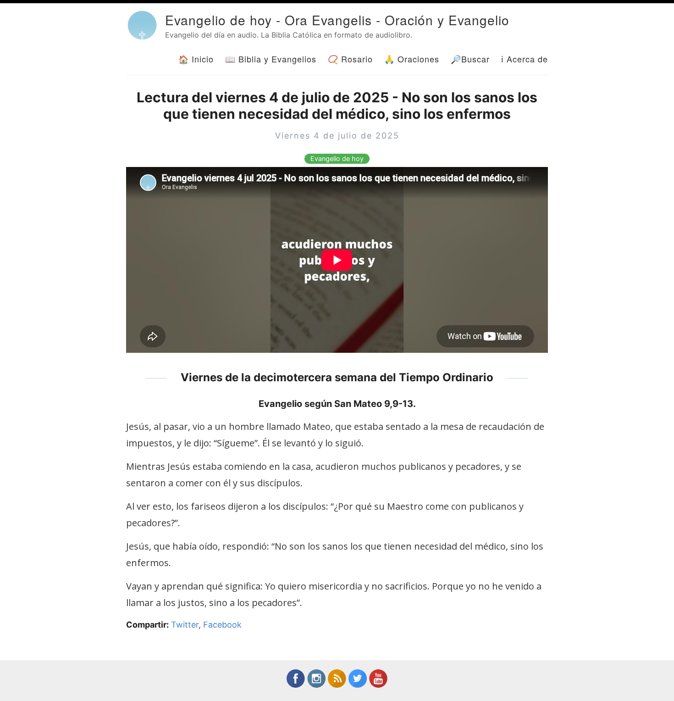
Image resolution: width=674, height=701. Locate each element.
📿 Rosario (350, 59)
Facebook (222, 624)
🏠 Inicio (196, 59)
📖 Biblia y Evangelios (270, 59)
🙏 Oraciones (411, 59)
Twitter (185, 624)
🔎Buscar (470, 59)
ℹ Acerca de (524, 59)
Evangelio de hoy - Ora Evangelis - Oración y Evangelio (337, 20)
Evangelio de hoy (337, 159)
